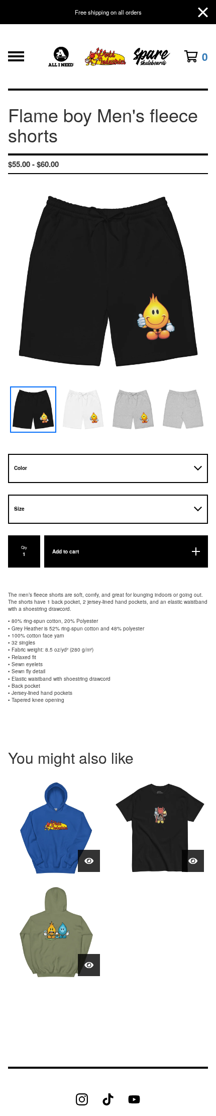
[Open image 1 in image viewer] (108, 282)
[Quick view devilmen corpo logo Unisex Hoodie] (89, 861)
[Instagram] (81, 1099)
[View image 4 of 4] (183, 409)
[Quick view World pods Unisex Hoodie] (89, 965)
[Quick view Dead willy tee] (193, 861)
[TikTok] (108, 1099)
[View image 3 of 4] (133, 409)
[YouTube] (134, 1099)
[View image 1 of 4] (33, 409)
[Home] (108, 56)
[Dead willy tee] (160, 828)
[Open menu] (16, 56)
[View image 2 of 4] (83, 409)
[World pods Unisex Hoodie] (56, 932)
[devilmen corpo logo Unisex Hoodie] (56, 828)
